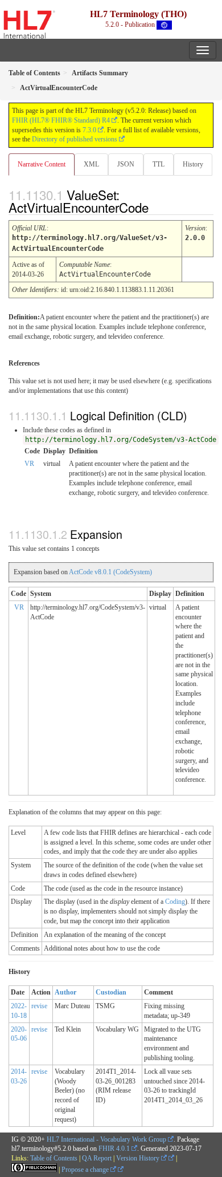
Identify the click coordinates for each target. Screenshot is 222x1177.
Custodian (111, 992)
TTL (159, 164)
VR (29, 464)
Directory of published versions (74, 139)
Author (65, 992)
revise (39, 1006)
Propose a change (85, 1170)
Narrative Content (41, 164)
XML (91, 164)
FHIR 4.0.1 (114, 1148)
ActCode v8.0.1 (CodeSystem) (110, 572)
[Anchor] (158, 207)
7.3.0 (89, 130)
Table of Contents (53, 1158)
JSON (125, 164)
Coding (175, 902)
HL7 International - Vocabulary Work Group (106, 1139)
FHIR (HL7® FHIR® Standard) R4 (61, 120)
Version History (138, 1158)
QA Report (97, 1158)
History (193, 164)
